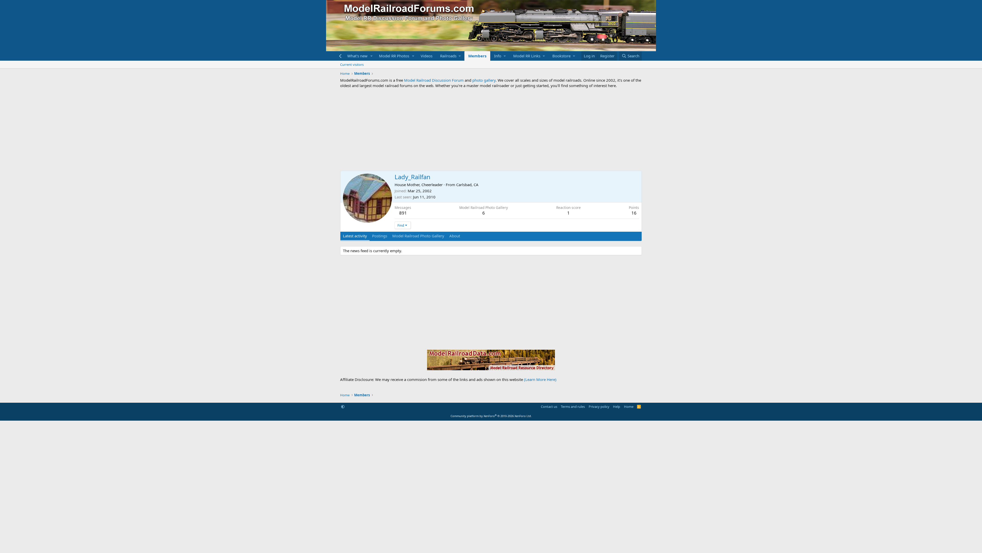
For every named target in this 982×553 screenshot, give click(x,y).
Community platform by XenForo (491, 416)
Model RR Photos (394, 55)
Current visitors (352, 64)
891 (403, 213)
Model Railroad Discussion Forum (434, 80)
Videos (426, 55)
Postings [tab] (379, 235)
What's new (357, 55)
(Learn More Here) (540, 379)
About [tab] (454, 235)
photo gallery (484, 80)
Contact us (549, 406)
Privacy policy (599, 406)
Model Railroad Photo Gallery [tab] (418, 235)
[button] (371, 56)
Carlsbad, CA (467, 184)
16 (634, 213)
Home (628, 406)
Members (477, 55)
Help (616, 406)
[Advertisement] (491, 129)
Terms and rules (573, 406)
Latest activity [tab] (355, 235)
